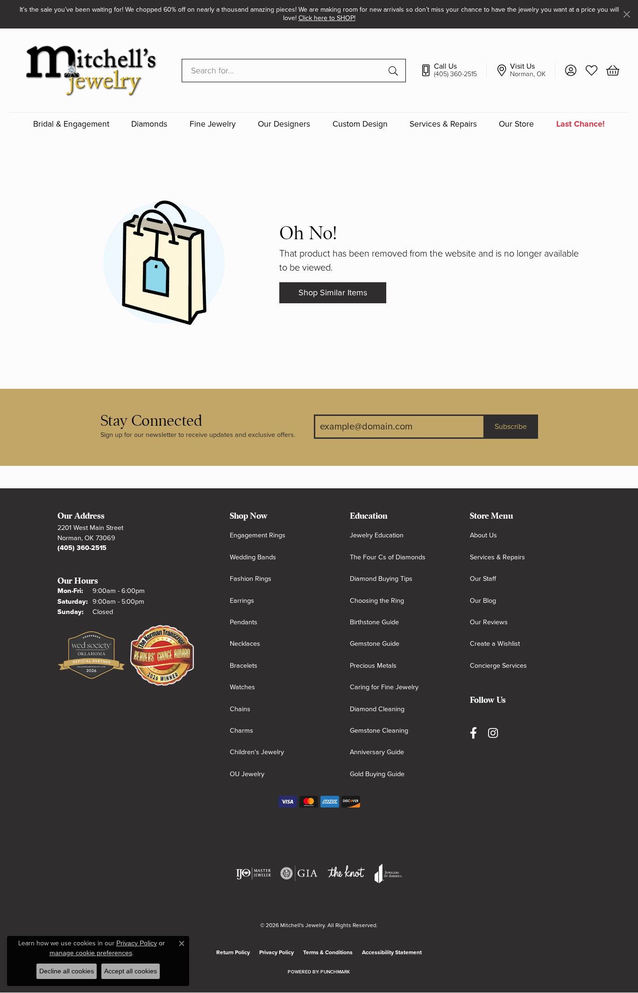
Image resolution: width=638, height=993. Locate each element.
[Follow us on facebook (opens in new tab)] (473, 733)
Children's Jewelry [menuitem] (257, 752)
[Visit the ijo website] (253, 873)
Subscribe (511, 426)
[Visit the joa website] (388, 873)
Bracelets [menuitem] (243, 666)
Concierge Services (498, 666)
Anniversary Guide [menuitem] (377, 752)
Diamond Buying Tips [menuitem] (381, 579)
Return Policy (233, 952)
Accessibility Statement (392, 952)
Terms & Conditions (328, 952)
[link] (453, 70)
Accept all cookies (130, 971)
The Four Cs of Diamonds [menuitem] (387, 557)
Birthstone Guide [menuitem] (374, 622)
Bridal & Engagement (71, 124)
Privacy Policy (276, 952)
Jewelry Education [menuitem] (377, 535)
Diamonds (149, 124)
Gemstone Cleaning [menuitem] (379, 731)
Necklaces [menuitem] (245, 644)
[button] (570, 70)
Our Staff (483, 579)
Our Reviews (489, 622)
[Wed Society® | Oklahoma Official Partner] (91, 655)
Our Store (516, 124)
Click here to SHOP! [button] (326, 18)
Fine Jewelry (213, 124)
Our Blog (483, 601)
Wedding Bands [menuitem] (253, 557)
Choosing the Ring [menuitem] (377, 601)
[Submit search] (394, 70)
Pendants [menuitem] (243, 622)
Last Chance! (580, 124)
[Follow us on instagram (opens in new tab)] (493, 733)
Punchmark (335, 972)
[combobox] (283, 70)
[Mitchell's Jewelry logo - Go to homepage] (91, 70)
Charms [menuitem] (241, 731)
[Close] (626, 14)
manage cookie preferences (91, 953)
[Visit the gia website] (299, 873)
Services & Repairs (443, 124)
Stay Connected (151, 421)
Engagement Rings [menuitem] (257, 535)
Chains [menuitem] (240, 709)
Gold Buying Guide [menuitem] (377, 774)
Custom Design (360, 124)
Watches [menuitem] (242, 687)
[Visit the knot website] (346, 873)
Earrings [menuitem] (242, 601)
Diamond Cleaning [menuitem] (377, 709)
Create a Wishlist (495, 644)
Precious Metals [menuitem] (373, 666)
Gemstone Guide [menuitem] (374, 644)
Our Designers (284, 124)
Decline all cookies (66, 971)
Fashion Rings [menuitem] (250, 579)
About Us (483, 535)
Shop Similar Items (332, 292)
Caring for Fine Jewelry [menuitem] (384, 687)
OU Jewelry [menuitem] (247, 774)
